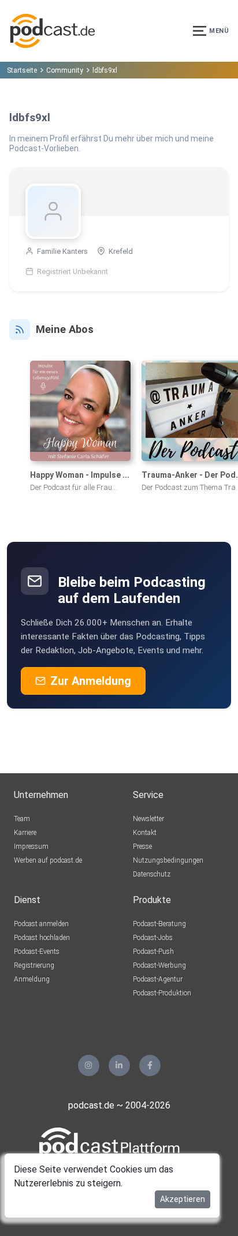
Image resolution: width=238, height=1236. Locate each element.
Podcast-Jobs (153, 938)
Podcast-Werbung (159, 965)
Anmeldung (32, 979)
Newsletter (148, 819)
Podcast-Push (153, 951)
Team (22, 819)
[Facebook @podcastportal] (150, 1065)
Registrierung (34, 965)
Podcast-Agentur (158, 979)
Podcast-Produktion (162, 993)
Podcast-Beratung (159, 924)
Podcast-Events (37, 951)
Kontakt (145, 833)
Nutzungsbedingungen (168, 860)
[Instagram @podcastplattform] (88, 1065)
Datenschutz (151, 874)
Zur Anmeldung (90, 681)
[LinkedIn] (119, 1065)
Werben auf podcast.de (48, 860)
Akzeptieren (182, 1199)
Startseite (22, 70)
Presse (142, 846)
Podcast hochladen (42, 938)
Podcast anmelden (41, 924)
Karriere (25, 833)
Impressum (31, 846)
